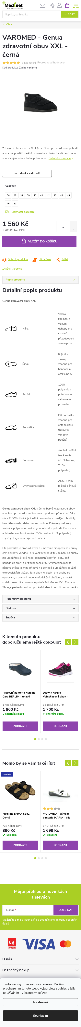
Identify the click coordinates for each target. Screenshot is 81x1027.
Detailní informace (60, 158)
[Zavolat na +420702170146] (52, 5)
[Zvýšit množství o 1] (73, 224)
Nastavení (40, 1002)
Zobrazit (20, 726)
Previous (68, 642)
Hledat (69, 14)
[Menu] (76, 5)
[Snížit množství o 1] (73, 229)
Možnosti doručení (23, 212)
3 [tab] (42, 739)
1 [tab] (35, 739)
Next (75, 642)
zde (44, 993)
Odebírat (66, 910)
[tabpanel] (20, 691)
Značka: (12, 269)
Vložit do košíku (42, 241)
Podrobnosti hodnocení (51, 62)
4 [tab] (46, 739)
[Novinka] (20, 790)
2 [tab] (39, 739)
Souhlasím (40, 1016)
